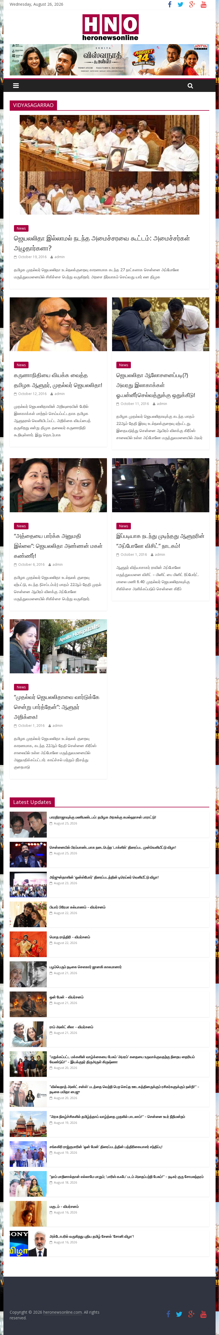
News (21, 228)
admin (59, 256)
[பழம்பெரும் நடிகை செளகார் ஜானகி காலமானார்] (28, 964)
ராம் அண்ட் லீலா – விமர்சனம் (71, 1026)
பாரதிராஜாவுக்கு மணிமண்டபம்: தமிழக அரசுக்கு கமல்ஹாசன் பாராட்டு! (103, 817)
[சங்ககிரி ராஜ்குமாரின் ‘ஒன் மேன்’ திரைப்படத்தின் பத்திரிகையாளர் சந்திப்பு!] (28, 1144)
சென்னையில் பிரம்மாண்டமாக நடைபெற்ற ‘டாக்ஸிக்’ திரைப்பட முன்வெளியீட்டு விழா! (113, 847)
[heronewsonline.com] (109, 16)
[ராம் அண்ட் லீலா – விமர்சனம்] (28, 1024)
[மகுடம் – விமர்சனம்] (28, 1204)
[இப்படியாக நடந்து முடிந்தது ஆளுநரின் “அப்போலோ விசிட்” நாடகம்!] (160, 461)
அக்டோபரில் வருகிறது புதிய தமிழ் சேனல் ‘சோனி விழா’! (92, 1236)
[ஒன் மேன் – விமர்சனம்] (28, 994)
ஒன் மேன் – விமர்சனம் (67, 996)
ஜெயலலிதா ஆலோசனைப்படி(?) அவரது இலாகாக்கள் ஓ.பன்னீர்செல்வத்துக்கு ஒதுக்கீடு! (155, 385)
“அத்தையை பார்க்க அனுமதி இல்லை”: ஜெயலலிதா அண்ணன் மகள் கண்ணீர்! (58, 545)
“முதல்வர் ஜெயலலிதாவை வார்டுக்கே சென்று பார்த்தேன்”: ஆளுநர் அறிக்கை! (57, 707)
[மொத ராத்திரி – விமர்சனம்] (28, 934)
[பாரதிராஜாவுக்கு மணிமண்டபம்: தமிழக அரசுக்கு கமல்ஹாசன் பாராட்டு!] (28, 814)
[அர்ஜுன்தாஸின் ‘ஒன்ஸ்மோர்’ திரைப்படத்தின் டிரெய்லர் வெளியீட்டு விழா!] (28, 874)
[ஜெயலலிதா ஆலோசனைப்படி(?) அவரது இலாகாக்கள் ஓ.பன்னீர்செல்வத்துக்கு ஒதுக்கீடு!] (160, 301)
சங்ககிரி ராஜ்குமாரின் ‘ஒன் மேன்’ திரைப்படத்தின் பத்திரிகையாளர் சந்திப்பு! (106, 1146)
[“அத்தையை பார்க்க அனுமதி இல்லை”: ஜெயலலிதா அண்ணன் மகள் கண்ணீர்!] (58, 461)
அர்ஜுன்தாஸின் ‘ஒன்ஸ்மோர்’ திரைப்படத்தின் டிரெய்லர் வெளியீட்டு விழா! (104, 877)
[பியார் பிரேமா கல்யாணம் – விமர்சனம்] (28, 904)
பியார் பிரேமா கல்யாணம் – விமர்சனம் (78, 907)
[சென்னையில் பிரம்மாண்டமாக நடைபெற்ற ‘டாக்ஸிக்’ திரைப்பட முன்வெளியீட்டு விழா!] (28, 845)
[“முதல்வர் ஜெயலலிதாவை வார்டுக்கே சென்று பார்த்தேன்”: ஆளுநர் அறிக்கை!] (58, 623)
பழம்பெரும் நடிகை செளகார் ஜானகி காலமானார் (86, 966)
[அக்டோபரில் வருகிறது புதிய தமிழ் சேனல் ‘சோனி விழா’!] (28, 1234)
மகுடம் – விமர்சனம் (64, 1206)
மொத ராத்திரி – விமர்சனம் (70, 936)
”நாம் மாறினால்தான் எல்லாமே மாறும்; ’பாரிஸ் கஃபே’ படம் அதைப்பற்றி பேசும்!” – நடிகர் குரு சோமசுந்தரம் (127, 1176)
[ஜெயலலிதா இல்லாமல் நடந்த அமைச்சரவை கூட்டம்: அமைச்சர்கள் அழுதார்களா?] (109, 118)
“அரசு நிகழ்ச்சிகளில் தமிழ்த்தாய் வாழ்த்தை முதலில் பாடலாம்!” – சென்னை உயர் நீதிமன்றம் (117, 1116)
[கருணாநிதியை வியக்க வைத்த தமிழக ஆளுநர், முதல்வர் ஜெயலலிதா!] (58, 301)
